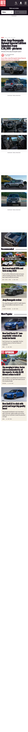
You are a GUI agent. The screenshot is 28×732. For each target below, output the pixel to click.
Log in (21, 4)
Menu (26, 4)
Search (16, 4)
